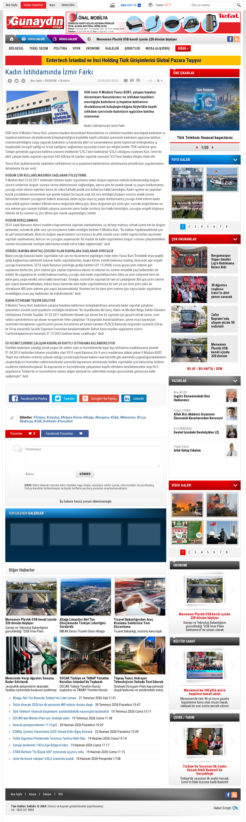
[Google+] (23, 81)
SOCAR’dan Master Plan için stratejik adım (41, 718)
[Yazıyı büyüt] (160, 81)
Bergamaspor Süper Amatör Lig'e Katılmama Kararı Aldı (222, 261)
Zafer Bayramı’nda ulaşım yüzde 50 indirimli (222, 320)
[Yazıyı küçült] (149, 81)
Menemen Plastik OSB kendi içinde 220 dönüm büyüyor (137, 39)
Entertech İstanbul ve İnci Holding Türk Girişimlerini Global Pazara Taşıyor (123, 60)
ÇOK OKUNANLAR (184, 239)
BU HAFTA (206, 369)
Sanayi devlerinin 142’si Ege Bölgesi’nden (40, 745)
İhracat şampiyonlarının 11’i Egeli (35, 725)
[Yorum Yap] (126, 81)
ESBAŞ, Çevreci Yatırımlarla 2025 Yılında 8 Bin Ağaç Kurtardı (52, 732)
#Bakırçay (26, 421)
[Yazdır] (138, 81)
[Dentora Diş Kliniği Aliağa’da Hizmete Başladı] (187, 179)
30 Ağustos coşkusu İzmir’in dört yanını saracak (221, 291)
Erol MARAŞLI (196, 430)
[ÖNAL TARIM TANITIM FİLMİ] (187, 532)
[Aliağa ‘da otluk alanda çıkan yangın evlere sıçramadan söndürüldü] (187, 505)
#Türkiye (39, 417)
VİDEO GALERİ (181, 485)
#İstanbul (52, 417)
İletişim (47, 794)
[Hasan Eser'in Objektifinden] (187, 206)
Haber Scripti (222, 808)
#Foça (141, 417)
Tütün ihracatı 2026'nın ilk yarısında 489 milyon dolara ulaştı (53, 705)
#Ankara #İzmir (71, 417)
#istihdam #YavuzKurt (58, 421)
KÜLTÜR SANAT (184, 641)
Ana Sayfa (11, 5)
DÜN (219, 369)
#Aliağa (88, 417)
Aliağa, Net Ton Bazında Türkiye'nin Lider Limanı (44, 698)
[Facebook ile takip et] (230, 39)
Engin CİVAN (198, 414)
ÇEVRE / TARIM (183, 717)
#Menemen (127, 417)
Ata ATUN (192, 396)
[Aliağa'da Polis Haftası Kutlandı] (222, 532)
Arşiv (52, 5)
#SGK (38, 421)
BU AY (191, 369)
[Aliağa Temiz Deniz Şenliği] (222, 179)
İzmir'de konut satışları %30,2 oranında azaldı (43, 759)
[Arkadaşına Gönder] (132, 81)
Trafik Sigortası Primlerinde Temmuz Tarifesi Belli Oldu (49, 738)
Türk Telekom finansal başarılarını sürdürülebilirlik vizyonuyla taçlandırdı (61, 711)
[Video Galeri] (65, 39)
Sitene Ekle (68, 5)
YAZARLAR (179, 381)
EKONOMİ (180, 565)
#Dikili (115, 417)
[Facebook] (10, 81)
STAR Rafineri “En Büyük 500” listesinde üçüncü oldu (48, 752)
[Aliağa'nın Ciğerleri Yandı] (222, 505)
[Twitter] (16, 81)
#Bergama (102, 417)
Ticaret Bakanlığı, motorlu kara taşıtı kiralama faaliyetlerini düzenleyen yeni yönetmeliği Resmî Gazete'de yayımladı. (139, 625)
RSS (60, 794)
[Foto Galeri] (34, 39)
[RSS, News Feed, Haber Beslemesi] (236, 39)
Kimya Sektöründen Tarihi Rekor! (205, 137)
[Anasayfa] (11, 39)
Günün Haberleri (33, 5)
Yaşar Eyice (187, 448)
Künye (32, 794)
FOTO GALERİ (181, 160)
